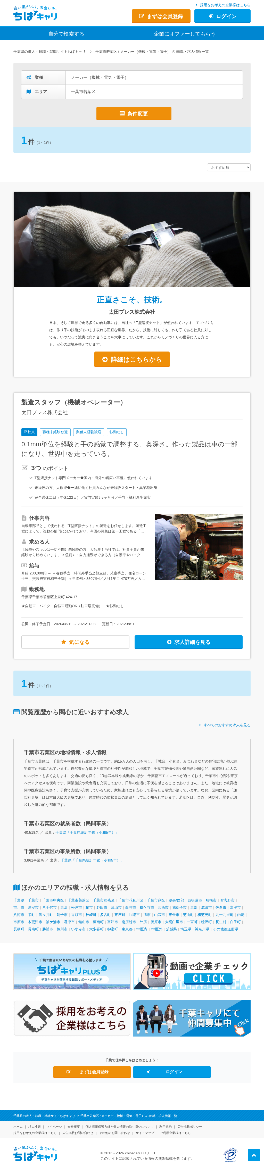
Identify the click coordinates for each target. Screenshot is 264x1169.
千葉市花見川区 (130, 900)
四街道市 (195, 900)
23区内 (141, 929)
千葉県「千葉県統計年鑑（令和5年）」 (87, 832)
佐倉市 (221, 907)
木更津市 (35, 922)
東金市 (174, 915)
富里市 (235, 907)
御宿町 (112, 929)
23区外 (156, 929)
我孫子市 (179, 907)
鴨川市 (62, 929)
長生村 (221, 922)
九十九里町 (225, 915)
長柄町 (18, 929)
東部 (193, 907)
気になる (79, 642)
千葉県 (18, 900)
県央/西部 (176, 900)
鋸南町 (98, 922)
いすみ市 (78, 929)
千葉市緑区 (156, 900)
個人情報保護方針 (120, 1127)
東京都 (127, 929)
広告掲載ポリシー (189, 1127)
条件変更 (137, 113)
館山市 (83, 922)
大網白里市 (174, 922)
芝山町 (188, 915)
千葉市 (33, 900)
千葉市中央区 (53, 900)
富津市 (112, 922)
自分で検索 (66, 34)
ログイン (226, 16)
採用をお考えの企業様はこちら (225, 5)
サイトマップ (145, 1133)
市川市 (18, 907)
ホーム (18, 1127)
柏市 (89, 907)
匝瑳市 (134, 915)
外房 (143, 922)
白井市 (130, 907)
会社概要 (74, 1127)
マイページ (54, 1127)
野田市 (101, 907)
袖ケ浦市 (53, 922)
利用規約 (165, 1127)
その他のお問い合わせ (114, 1133)
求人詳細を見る (193, 642)
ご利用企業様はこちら (175, 1133)
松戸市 (76, 907)
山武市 (159, 915)
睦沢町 (206, 922)
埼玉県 (185, 929)
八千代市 (49, 907)
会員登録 (165, 16)
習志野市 (227, 900)
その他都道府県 (225, 929)
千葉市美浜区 (78, 900)
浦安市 (33, 907)
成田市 (206, 907)
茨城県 (171, 929)
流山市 (116, 907)
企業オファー (185, 34)
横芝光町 (204, 915)
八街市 (18, 915)
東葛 (64, 907)
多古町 (105, 915)
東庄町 (119, 915)
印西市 (163, 907)
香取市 (76, 915)
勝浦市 (47, 929)
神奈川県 (202, 929)
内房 (240, 915)
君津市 (69, 922)
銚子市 (62, 915)
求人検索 (34, 1127)
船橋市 (211, 900)
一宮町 (192, 922)
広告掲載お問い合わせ (77, 1133)
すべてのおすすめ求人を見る (227, 725)
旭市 (147, 915)
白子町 (235, 922)
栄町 (31, 915)
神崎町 (91, 915)
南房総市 (129, 922)
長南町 (33, 929)
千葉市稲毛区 (103, 900)
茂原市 (156, 922)
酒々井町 (46, 915)
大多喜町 (96, 929)
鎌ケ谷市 (147, 907)
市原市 (18, 922)
